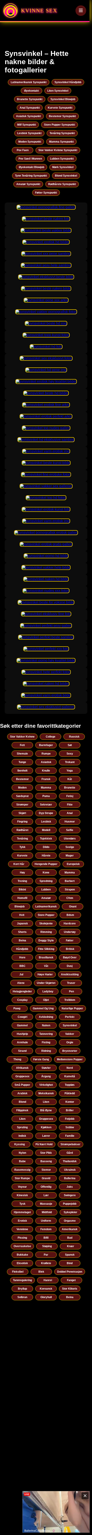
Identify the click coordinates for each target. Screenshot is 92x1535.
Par (46, 1254)
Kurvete (22, 855)
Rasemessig (22, 1169)
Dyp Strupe (46, 813)
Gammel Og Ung (43, 1008)
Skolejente (46, 923)
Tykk (22, 847)
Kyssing (19, 1144)
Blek (41, 1271)
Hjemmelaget (22, 1212)
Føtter (69, 940)
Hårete (46, 855)
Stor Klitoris (69, 1288)
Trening (22, 881)
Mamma (46, 787)
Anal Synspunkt (30, 107)
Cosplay (22, 1000)
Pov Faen (23, 150)
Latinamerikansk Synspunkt (28, 82)
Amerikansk (69, 1229)
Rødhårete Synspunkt (62, 184)
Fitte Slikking (46, 949)
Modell (46, 830)
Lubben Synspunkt (62, 158)
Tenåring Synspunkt (62, 133)
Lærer (46, 1135)
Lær (46, 1195)
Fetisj (69, 796)
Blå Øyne (46, 1110)
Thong (17, 1059)
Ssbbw (69, 1127)
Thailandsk (70, 1161)
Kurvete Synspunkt (60, 107)
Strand (22, 1050)
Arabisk (22, 1093)
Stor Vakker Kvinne (22, 736)
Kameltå (69, 1076)
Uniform (46, 1220)
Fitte (70, 804)
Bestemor (22, 779)
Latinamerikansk (46, 906)
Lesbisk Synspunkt (29, 133)
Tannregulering (22, 1280)
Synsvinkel (70, 1025)
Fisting (46, 1042)
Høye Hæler (45, 974)
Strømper (22, 804)
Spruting (22, 1127)
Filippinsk (22, 1110)
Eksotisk (22, 1263)
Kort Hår (18, 864)
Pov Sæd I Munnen (30, 158)
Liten (46, 1101)
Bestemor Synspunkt (62, 116)
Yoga (70, 770)
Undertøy (70, 932)
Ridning (46, 1050)
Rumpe (46, 753)
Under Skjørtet (46, 983)
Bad (69, 1237)
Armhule (22, 1042)
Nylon (22, 1152)
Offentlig (46, 1186)
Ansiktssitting (70, 974)
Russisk (74, 736)
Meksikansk (46, 1093)
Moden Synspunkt (29, 141)
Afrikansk (22, 1067)
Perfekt (69, 1016)
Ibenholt (22, 770)
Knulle (46, 770)
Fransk (46, 779)
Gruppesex (22, 1076)
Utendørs (70, 838)
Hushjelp (22, 1033)
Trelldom (69, 1000)
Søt (70, 745)
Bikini (22, 889)
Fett (22, 745)
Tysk (22, 1203)
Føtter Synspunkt (46, 192)
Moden (22, 787)
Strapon (70, 889)
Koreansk (46, 1288)
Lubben (46, 889)
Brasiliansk (46, 957)
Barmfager (46, 745)
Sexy (70, 753)
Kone (46, 872)
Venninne (22, 1229)
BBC (22, 966)
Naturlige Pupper (72, 1008)
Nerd (70, 1067)
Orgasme (70, 1220)
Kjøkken (46, 1127)
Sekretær (46, 804)
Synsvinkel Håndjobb (67, 82)
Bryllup (22, 1288)
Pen (71, 991)
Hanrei (48, 1280)
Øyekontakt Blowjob (31, 167)
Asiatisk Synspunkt (28, 116)
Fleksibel (17, 1271)
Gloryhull (46, 1297)
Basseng (46, 1161)
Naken (46, 1025)
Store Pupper (46, 915)
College (50, 736)
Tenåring (22, 838)
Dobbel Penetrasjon (69, 1271)
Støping (47, 1246)
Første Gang (41, 1059)
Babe (22, 1161)
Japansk (22, 923)
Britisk (70, 949)
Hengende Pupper (46, 864)
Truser (71, 983)
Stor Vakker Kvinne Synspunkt (57, 150)
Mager (70, 855)
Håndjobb (22, 949)
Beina (22, 940)
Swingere (70, 1195)
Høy (22, 872)
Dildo (46, 847)
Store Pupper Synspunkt (59, 124)
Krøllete (46, 1263)
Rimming (46, 932)
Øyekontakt (31, 90)
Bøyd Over (70, 957)
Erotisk (22, 1220)
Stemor (46, 1169)
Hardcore (70, 923)
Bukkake (22, 1254)
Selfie (69, 830)
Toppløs (70, 1084)
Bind (70, 1263)
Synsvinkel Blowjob (62, 99)
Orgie (69, 1042)
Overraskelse (22, 1246)
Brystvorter (69, 1050)
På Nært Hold (44, 1144)
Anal (70, 813)
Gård (70, 1152)
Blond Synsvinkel (66, 175)
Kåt (69, 779)
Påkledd (70, 1093)
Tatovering (46, 1033)
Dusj (70, 966)
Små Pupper (22, 1084)
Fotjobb (69, 1118)
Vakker (69, 1033)
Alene (21, 983)
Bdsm (70, 915)
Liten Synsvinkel (57, 90)
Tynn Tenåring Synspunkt (31, 175)
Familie (69, 1135)
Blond (22, 1101)
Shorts (22, 932)
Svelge (69, 847)
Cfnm (69, 898)
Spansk (70, 1254)
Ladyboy (47, 991)
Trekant (70, 762)
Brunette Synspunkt (29, 99)
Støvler (46, 1067)
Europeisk (73, 864)
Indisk (22, 1135)
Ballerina (69, 1178)
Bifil (46, 1237)
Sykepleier (70, 1212)
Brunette (69, 787)
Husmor (70, 821)
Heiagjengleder (22, 991)
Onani (72, 906)
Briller (70, 1110)
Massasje (46, 1203)
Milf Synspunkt (26, 124)
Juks (70, 1186)
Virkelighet (46, 1084)
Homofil (22, 898)
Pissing (22, 1237)
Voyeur (22, 1186)
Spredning (46, 881)
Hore (22, 957)
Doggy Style (46, 940)
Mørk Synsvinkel (62, 167)
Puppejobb (69, 1203)
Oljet (46, 1000)
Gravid (46, 1178)
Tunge (22, 762)
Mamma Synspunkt (61, 141)
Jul (21, 974)
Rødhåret (22, 830)
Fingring (22, 821)
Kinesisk (22, 1195)
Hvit (21, 915)
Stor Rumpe (22, 1178)
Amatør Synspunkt (28, 184)
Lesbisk (46, 821)
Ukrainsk (70, 1169)
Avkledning (46, 1016)
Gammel (22, 1025)
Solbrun (22, 1297)
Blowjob (20, 906)
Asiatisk (46, 762)
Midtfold (47, 1212)
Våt (46, 966)
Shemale (22, 753)
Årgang (46, 1076)
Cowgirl (22, 1016)
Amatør (46, 898)
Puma (46, 796)
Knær (70, 1246)
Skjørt (22, 813)
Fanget (71, 1280)
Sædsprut (22, 796)
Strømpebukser (70, 1144)
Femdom (46, 1229)
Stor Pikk (46, 1152)
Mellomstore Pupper (70, 1059)
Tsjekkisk (46, 838)
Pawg (16, 1008)
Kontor (69, 1101)
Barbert (70, 881)
